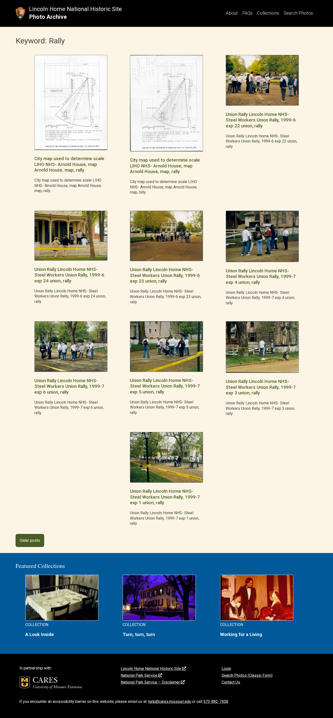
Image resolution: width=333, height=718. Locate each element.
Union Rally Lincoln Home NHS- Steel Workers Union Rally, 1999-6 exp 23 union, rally (165, 275)
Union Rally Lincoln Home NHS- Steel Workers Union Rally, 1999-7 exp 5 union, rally (165, 386)
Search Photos (298, 13)
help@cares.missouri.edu (169, 701)
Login (226, 668)
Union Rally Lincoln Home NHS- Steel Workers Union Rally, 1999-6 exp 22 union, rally (261, 120)
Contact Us (231, 682)
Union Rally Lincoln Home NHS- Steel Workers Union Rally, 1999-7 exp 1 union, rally (165, 497)
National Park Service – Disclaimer (151, 682)
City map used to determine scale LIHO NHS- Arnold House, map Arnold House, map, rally (69, 164)
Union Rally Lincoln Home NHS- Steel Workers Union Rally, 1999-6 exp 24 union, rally (69, 275)
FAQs (247, 13)
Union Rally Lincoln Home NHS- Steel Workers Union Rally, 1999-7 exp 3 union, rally (261, 387)
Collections (268, 13)
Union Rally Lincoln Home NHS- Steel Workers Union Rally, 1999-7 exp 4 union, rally (261, 276)
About (232, 13)
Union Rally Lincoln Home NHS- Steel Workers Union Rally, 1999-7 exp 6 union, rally (69, 386)
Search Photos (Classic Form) (247, 675)
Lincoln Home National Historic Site (75, 9)
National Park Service (139, 675)
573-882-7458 (215, 701)
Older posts (30, 540)
